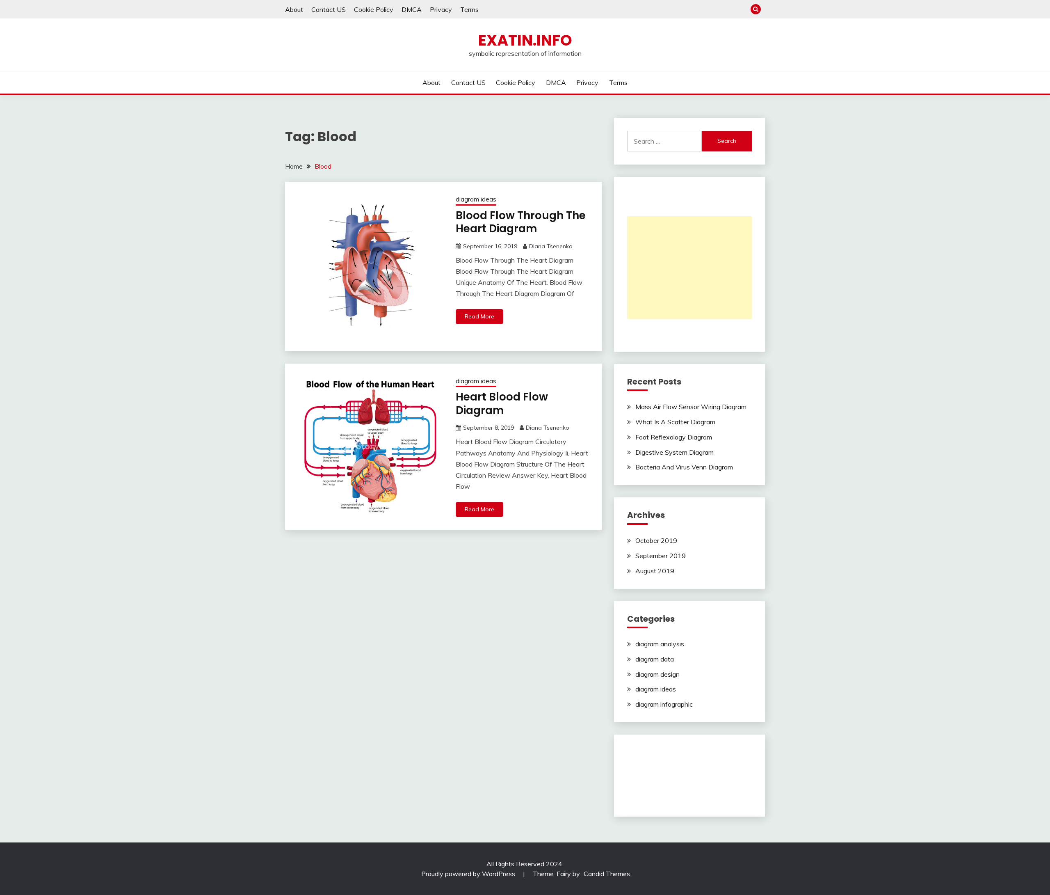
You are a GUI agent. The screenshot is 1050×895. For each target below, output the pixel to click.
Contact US (328, 9)
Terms (469, 9)
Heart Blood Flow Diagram (502, 403)
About (294, 9)
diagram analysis (659, 644)
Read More (479, 316)
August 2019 (654, 571)
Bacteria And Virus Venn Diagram (684, 467)
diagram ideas (476, 199)
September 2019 (660, 556)
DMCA (412, 9)
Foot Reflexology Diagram (673, 437)
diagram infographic (664, 704)
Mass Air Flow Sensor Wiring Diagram (690, 407)
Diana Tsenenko (551, 246)
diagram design (657, 674)
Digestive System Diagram (674, 452)
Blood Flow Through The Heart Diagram (521, 222)
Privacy (441, 9)
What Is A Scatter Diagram (675, 422)
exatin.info (525, 40)
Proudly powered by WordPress (469, 874)
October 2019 (656, 540)
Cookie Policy (373, 9)
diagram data (654, 659)
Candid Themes (607, 874)
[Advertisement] (689, 267)
